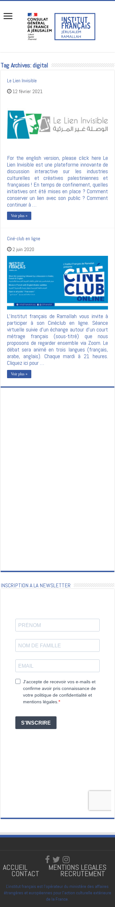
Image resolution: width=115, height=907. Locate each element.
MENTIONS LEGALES (77, 867)
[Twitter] (56, 859)
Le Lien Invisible (22, 80)
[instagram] (66, 859)
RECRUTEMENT (82, 873)
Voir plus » (19, 216)
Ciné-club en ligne (23, 238)
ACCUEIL (16, 867)
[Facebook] (47, 859)
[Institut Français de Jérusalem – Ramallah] (57, 25)
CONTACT (25, 873)
